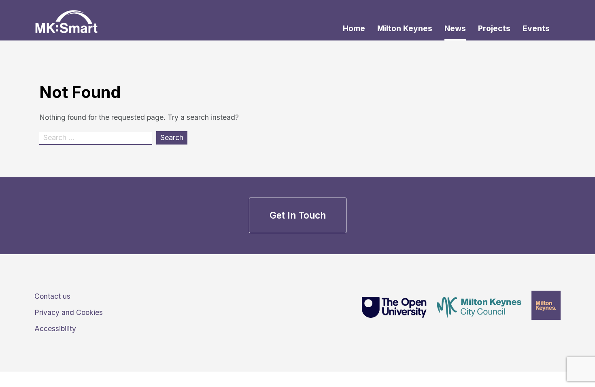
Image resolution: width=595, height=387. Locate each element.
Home (354, 28)
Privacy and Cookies (68, 312)
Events (536, 28)
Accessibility (55, 328)
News (455, 28)
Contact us (52, 296)
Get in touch (298, 215)
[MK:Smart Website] (66, 16)
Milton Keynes (404, 28)
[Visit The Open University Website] (390, 308)
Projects (494, 28)
